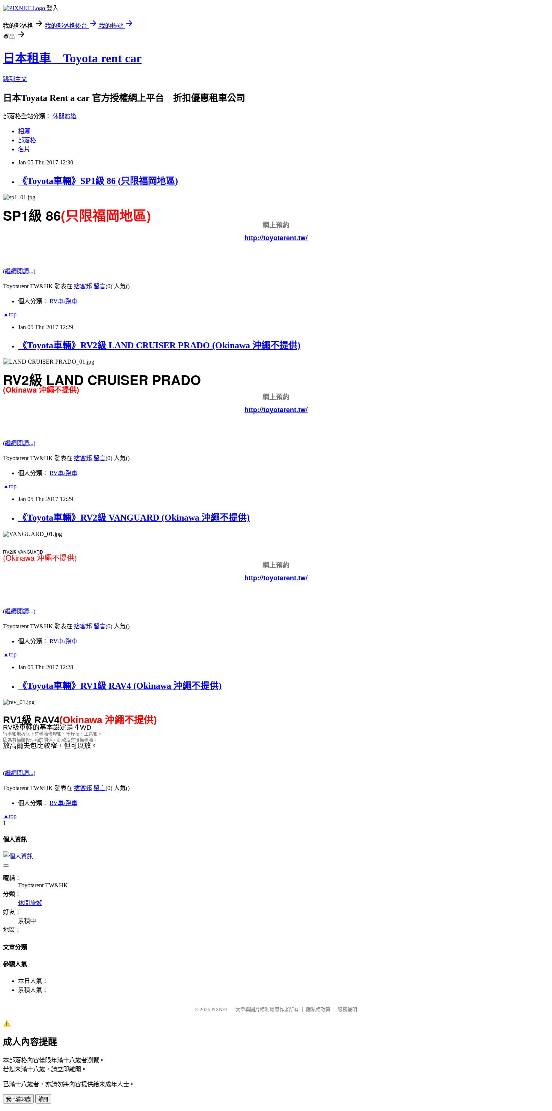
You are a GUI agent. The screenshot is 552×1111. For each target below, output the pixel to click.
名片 (24, 149)
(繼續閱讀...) (19, 271)
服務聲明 (347, 1009)
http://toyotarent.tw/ (276, 237)
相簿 (24, 131)
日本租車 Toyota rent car (72, 58)
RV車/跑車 (63, 301)
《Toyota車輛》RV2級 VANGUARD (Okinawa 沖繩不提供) (134, 517)
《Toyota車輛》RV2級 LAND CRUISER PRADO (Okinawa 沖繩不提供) (159, 345)
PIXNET (219, 1009)
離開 (43, 1099)
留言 (100, 286)
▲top (10, 314)
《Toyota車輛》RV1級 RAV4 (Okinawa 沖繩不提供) (120, 686)
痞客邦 (83, 286)
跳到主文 (15, 79)
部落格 (27, 140)
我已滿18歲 (18, 1099)
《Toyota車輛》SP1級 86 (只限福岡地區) (98, 181)
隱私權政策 (318, 1009)
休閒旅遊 (65, 116)
